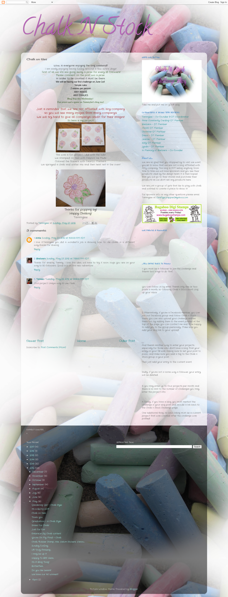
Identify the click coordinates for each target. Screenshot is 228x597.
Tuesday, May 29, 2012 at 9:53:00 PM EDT (67, 279)
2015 (32, 455)
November (38, 476)
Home (81, 341)
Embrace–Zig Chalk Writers (46, 533)
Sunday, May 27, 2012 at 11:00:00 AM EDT (63, 238)
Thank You (37, 517)
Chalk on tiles (39, 513)
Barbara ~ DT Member (154, 124)
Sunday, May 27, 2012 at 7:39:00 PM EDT (68, 258)
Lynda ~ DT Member (153, 146)
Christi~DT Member (152, 128)
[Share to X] (90, 223)
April (35, 579)
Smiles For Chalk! (40, 525)
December (38, 471)
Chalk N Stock (86, 29)
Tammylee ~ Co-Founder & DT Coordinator (165, 116)
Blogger (134, 589)
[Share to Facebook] (92, 223)
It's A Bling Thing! (40, 562)
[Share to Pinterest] (95, 223)
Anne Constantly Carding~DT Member (162, 120)
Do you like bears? (41, 570)
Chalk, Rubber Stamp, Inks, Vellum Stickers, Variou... (58, 541)
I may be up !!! (39, 553)
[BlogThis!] (87, 223)
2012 (32, 468)
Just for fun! (38, 529)
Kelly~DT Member (151, 142)
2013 (32, 463)
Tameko (40, 279)
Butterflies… (38, 566)
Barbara (41, 258)
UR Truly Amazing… (41, 549)
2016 (32, 451)
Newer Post (35, 341)
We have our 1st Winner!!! (45, 574)
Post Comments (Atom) (53, 347)
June (35, 497)
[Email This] (84, 223)
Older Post (127, 341)
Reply (37, 249)
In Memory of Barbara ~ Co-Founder (162, 150)
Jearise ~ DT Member (153, 139)
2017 (32, 446)
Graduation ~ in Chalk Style (46, 521)
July (34, 493)
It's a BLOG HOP (40, 509)
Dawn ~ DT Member (153, 135)
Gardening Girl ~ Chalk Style (47, 505)
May (35, 501)
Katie (38, 238)
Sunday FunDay (40, 545)
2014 (32, 459)
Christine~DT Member (153, 131)
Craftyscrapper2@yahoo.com (172, 197)
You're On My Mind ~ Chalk (46, 537)
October (37, 480)
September (38, 484)
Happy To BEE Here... (43, 558)
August (36, 488)
